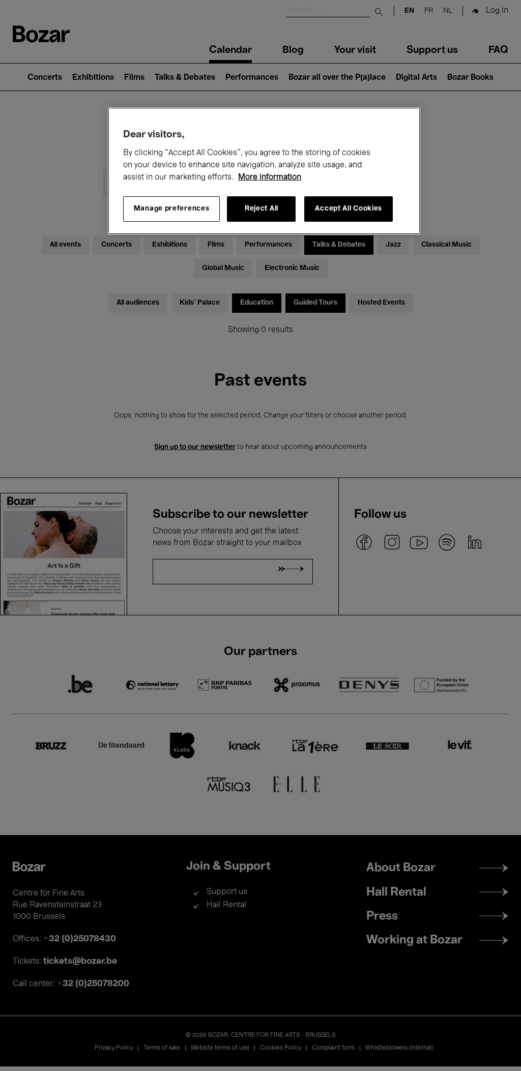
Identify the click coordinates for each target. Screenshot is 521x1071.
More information (269, 177)
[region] (264, 170)
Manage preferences (172, 208)
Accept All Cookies (348, 208)
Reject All (261, 208)
